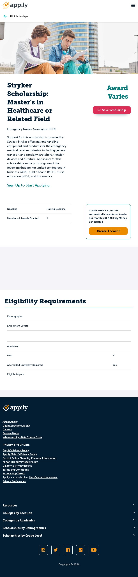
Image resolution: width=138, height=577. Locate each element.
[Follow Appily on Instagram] (43, 550)
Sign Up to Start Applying (28, 185)
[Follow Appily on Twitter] (55, 550)
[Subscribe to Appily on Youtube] (94, 550)
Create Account (108, 231)
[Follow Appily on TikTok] (80, 550)
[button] (100, 110)
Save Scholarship (114, 110)
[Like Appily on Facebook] (68, 550)
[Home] (15, 5)
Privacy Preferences (14, 481)
